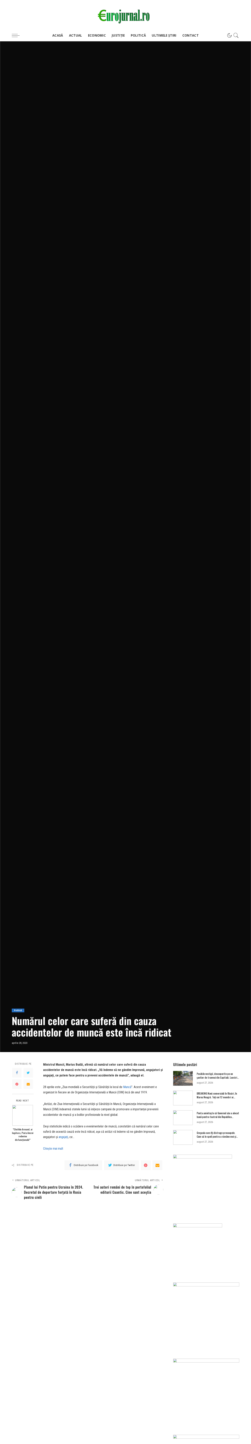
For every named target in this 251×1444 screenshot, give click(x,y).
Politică (18, 1010)
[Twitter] (28, 1072)
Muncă (127, 1087)
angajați (63, 1137)
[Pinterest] (17, 1084)
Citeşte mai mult (53, 1148)
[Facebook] (17, 1072)
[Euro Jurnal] (125, 15)
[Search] (236, 35)
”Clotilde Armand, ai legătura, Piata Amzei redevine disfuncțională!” (22, 1134)
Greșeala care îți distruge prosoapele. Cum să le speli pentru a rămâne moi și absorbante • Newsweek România (216, 1136)
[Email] (28, 1084)
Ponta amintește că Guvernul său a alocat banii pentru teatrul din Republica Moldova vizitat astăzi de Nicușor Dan (218, 1117)
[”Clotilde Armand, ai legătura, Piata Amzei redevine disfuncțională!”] (22, 1115)
